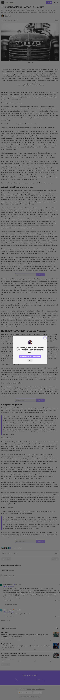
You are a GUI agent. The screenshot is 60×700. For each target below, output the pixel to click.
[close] (45, 338)
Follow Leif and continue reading (30, 356)
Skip (30, 360)
